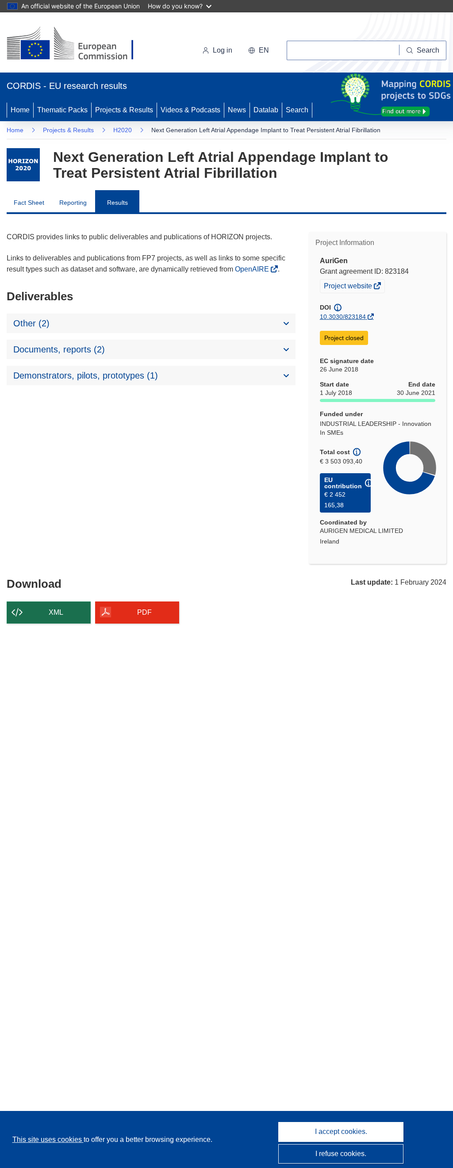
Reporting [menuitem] (73, 202)
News (237, 110)
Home (20, 110)
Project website (348, 287)
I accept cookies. (341, 1131)
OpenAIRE (253, 269)
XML (56, 612)
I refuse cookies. (340, 1153)
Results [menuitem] (117, 202)
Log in (222, 50)
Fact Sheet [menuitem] (29, 202)
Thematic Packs (62, 110)
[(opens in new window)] (78, 44)
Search (297, 110)
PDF (144, 612)
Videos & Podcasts (190, 110)
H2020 (122, 130)
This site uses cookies (48, 1139)
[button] (258, 50)
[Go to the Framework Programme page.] (23, 164)
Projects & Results (124, 110)
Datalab (265, 110)
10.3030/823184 (343, 316)
